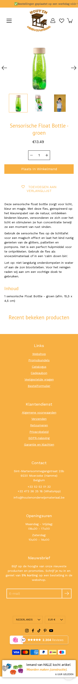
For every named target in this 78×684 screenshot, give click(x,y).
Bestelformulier (39, 386)
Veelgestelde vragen (39, 379)
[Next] (73, 68)
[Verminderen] (31, 155)
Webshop (39, 354)
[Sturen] (67, 593)
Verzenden (39, 418)
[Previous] (4, 68)
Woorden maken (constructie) (46, 669)
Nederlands (24, 619)
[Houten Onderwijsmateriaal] (39, 20)
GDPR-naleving (39, 438)
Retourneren (39, 425)
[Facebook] (33, 630)
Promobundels (39, 360)
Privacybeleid (39, 431)
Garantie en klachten (39, 444)
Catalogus (39, 366)
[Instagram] (27, 630)
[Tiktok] (39, 630)
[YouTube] (51, 630)
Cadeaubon (39, 373)
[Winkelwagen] (70, 20)
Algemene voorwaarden (39, 412)
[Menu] (9, 20)
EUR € (51, 619)
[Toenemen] (47, 155)
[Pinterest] (45, 630)
